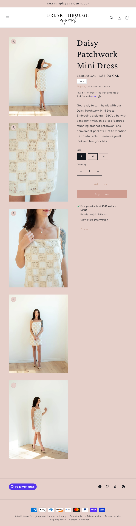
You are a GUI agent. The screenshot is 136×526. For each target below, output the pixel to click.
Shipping (81, 86)
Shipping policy (58, 520)
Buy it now (102, 194)
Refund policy (77, 516)
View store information (94, 219)
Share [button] (84, 229)
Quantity (81, 164)
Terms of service (113, 516)
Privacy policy (94, 516)
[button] (7, 18)
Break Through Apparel (34, 516)
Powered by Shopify (57, 516)
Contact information (79, 520)
